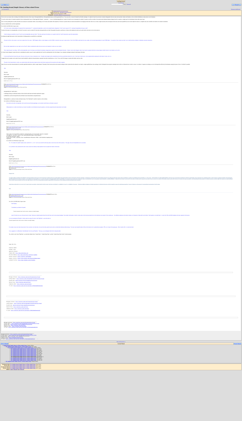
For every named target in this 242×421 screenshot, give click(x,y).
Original (238, 9)
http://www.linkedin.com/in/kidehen (26, 260)
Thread (236, 4)
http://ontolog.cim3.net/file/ (23, 282)
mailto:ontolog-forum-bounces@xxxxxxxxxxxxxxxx (32, 84)
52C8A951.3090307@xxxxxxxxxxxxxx (62, 14)
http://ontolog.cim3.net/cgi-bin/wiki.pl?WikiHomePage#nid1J (28, 285)
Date (5, 4)
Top (119, 2)
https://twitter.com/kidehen (24, 256)
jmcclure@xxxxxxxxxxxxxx (65, 12)
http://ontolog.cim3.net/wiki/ (24, 284)
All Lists (122, 2)
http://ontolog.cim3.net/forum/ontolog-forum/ (27, 301)
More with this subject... (121, 341)
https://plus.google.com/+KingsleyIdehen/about (29, 258)
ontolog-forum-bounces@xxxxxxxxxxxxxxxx (14, 84)
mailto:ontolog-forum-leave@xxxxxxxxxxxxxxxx (26, 280)
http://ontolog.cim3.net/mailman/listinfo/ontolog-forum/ (30, 278)
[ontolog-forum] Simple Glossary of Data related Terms (15, 345)
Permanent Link (234, 9)
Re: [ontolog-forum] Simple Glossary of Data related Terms (18, 346)
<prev (2, 4)
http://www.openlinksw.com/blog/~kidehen (27, 254)
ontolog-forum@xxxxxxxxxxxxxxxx (60, 11)
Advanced (128, 4)
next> (7, 4)
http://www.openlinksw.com (22, 253)
